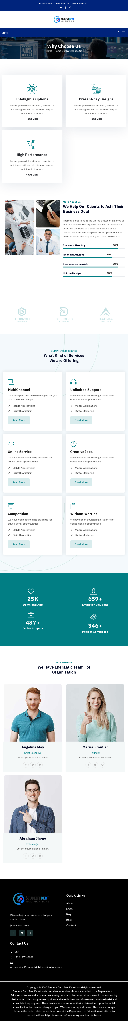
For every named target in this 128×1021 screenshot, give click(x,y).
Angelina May (33, 747)
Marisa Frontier (95, 747)
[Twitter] (61, 7)
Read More (32, 119)
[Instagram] (30, 933)
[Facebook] (13, 933)
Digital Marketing (22, 411)
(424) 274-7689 (19, 925)
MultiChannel (19, 389)
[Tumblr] (65, 7)
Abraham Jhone (33, 838)
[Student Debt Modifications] (64, 19)
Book (69, 919)
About (70, 903)
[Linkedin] (22, 933)
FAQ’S (69, 908)
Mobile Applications (24, 405)
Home (58, 51)
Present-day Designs (96, 99)
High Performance (32, 155)
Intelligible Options (32, 99)
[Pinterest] (70, 7)
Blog (68, 914)
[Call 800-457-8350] (119, 32)
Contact (71, 925)
